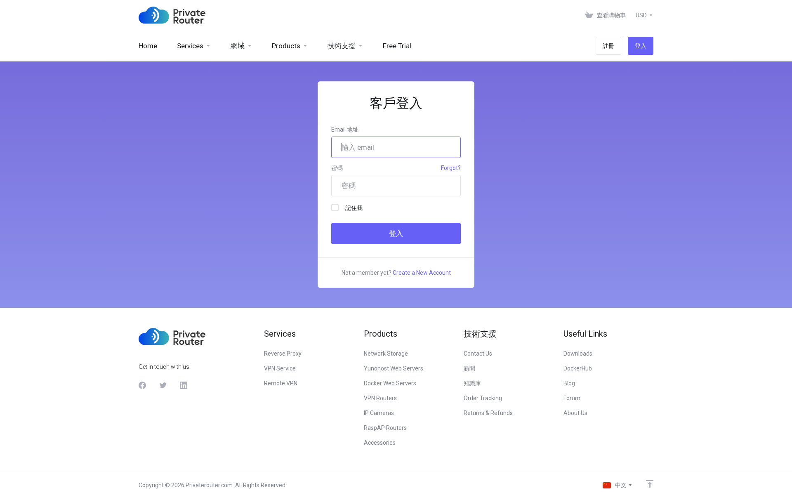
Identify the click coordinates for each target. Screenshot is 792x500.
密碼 (337, 168)
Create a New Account (422, 272)
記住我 (354, 208)
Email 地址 (344, 129)
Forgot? (451, 168)
